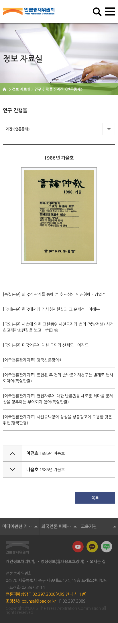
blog (106, 546)
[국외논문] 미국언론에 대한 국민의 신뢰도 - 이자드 (45, 345)
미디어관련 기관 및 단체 (20, 526)
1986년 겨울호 (52, 470)
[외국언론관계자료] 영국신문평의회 (33, 360)
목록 (95, 498)
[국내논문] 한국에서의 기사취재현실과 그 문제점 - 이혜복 (51, 309)
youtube (78, 546)
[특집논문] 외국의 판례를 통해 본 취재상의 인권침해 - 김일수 (54, 294)
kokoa (92, 546)
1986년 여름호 (52, 453)
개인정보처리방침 (21, 562)
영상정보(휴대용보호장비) (62, 562)
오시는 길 (98, 562)
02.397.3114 (33, 587)
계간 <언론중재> (18, 129)
